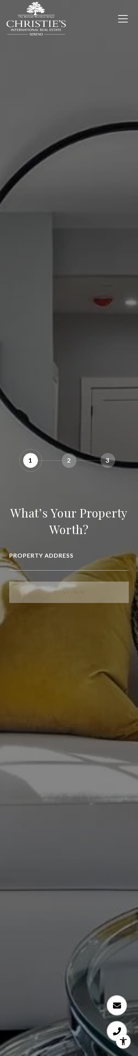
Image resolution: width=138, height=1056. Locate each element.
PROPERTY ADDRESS (41, 555)
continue (69, 592)
